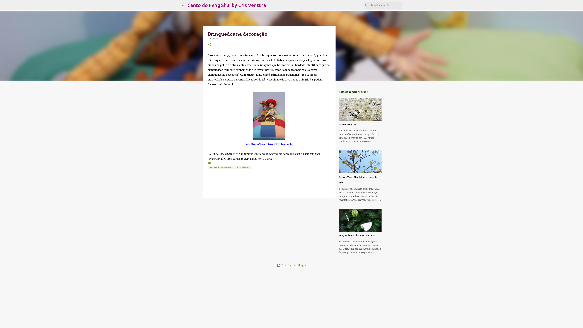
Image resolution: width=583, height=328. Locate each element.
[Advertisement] (269, 223)
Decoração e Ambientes (220, 167)
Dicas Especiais (243, 167)
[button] (209, 45)
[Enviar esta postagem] (209, 164)
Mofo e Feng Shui (347, 124)
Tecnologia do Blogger (293, 265)
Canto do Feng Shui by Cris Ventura (227, 5)
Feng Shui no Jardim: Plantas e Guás (357, 235)
